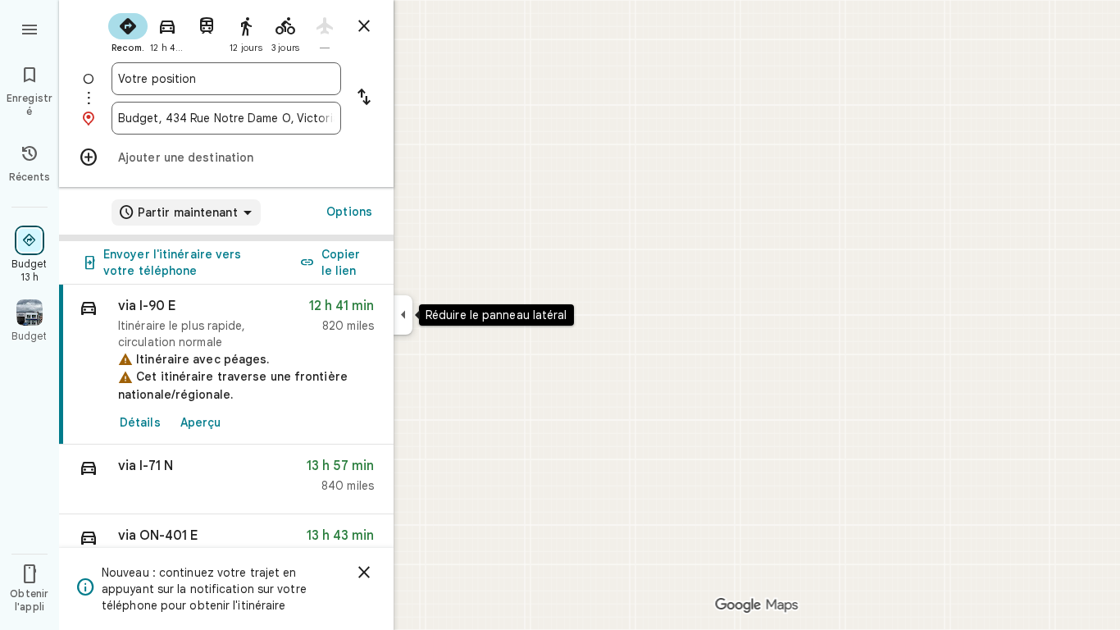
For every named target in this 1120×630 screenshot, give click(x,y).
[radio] (128, 31)
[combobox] (226, 78)
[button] (226, 479)
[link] (226, 365)
